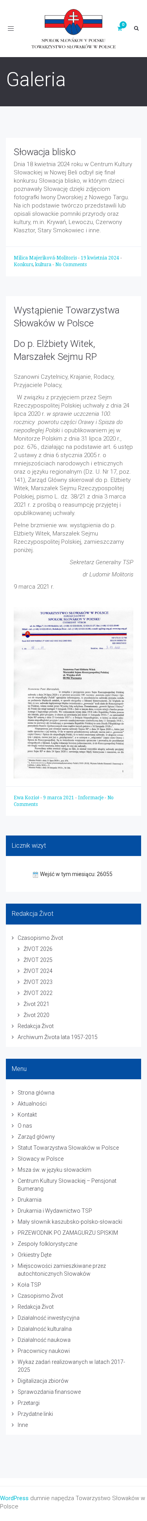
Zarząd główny (36, 1137)
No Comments (71, 264)
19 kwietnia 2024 (100, 258)
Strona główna (36, 1092)
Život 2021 (36, 1004)
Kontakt (27, 1115)
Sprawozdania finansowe (49, 1392)
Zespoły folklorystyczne (47, 1244)
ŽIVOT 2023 (38, 982)
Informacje (90, 797)
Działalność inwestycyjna (49, 1318)
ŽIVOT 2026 (38, 949)
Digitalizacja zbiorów (43, 1381)
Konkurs (23, 264)
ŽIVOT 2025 (38, 960)
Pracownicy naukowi (44, 1351)
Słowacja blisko (45, 151)
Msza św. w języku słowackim (54, 1170)
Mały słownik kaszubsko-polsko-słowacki (70, 1222)
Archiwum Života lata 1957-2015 (58, 1037)
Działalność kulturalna (45, 1329)
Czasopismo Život (40, 938)
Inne (23, 1425)
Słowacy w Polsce (41, 1159)
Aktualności (32, 1103)
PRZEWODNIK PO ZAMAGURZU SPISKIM (68, 1233)
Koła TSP (29, 1285)
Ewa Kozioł (27, 797)
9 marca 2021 (59, 797)
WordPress (14, 1498)
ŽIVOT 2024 (38, 971)
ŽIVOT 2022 (38, 993)
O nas (25, 1126)
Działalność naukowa (44, 1340)
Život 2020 (36, 1015)
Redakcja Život (36, 1026)
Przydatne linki (35, 1414)
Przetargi (29, 1403)
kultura (43, 264)
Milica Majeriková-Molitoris (46, 258)
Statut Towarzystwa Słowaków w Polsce (68, 1148)
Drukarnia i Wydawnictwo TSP (55, 1211)
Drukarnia (30, 1200)
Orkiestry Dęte (34, 1255)
